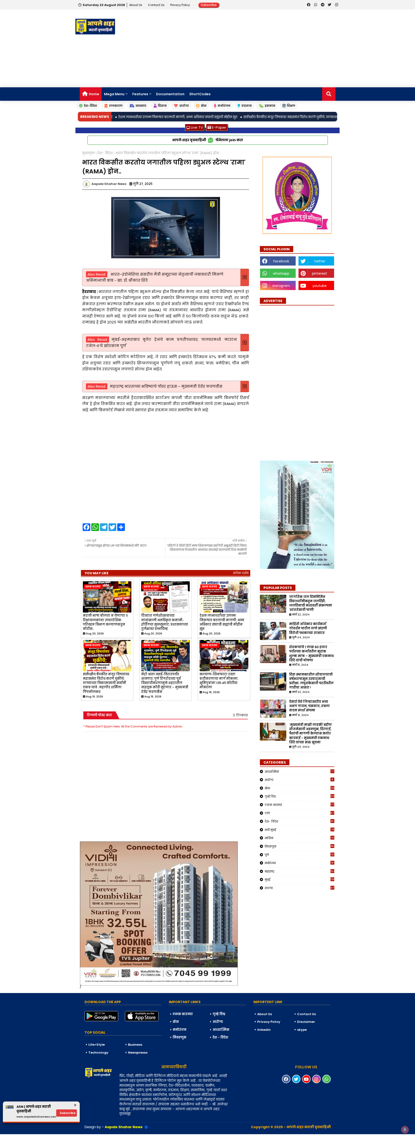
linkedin (264, 1029)
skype (302, 1029)
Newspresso (138, 1052)
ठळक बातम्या (299, 805)
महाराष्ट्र (299, 871)
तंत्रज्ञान (246, 106)
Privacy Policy (180, 5)
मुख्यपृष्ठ (88, 153)
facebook (281, 261)
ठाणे (299, 813)
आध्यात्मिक (299, 771)
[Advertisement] (252, 48)
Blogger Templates (36, 1136)
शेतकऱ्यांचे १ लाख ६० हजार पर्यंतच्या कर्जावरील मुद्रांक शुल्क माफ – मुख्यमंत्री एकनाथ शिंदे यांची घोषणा (311, 654)
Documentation (170, 94)
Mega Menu (114, 94)
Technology (98, 1052)
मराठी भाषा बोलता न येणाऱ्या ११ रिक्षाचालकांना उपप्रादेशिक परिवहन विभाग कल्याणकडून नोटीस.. (105, 622)
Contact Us (306, 1014)
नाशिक (299, 838)
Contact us (156, 5)
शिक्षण (291, 106)
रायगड (299, 888)
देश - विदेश (220, 1037)
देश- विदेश (105, 153)
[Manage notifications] (405, 1129)
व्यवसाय (140, 106)
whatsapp (281, 273)
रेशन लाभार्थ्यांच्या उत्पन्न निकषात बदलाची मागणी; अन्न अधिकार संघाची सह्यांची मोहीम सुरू (222, 622)
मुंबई (299, 879)
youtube (319, 285)
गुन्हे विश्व (299, 796)
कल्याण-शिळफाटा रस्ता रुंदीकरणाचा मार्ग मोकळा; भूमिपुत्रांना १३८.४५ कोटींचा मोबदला (219, 681)
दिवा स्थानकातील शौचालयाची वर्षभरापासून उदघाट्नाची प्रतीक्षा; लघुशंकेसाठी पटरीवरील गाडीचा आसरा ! (311, 681)
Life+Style (96, 1044)
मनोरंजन (224, 106)
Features (140, 94)
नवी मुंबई (299, 830)
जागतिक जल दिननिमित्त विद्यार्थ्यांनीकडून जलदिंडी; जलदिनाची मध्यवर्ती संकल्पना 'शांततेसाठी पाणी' (310, 603)
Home (94, 94)
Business (135, 1044)
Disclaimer (306, 1021)
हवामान (270, 106)
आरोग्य (184, 106)
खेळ (204, 106)
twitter (319, 261)
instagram (281, 285)
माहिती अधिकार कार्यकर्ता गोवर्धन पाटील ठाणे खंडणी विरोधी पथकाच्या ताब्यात (308, 628)
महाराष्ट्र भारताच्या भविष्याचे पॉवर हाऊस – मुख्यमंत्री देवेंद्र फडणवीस (166, 386)
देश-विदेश (90, 106)
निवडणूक (299, 846)
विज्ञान (162, 106)
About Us (136, 5)
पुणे (299, 855)
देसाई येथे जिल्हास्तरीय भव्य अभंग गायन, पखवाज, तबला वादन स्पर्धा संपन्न (309, 706)
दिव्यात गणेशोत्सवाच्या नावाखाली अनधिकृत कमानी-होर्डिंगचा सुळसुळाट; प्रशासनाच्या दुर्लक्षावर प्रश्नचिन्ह (164, 622)
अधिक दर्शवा (241, 573)
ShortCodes (200, 94)
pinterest (319, 273)
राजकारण (115, 106)
